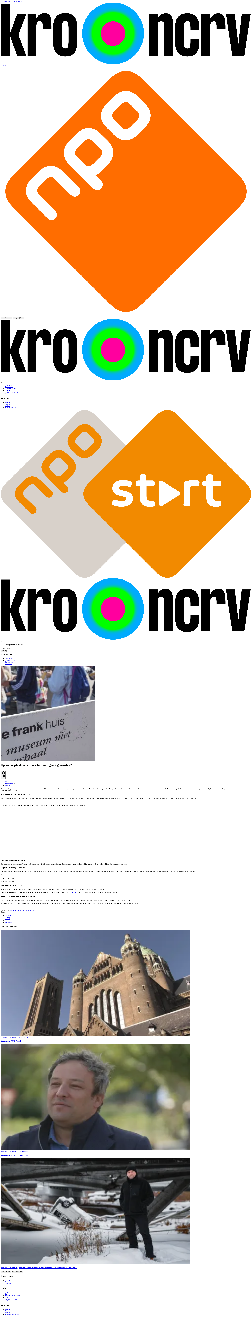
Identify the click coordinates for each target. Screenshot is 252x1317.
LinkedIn (7, 919)
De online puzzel (10, 658)
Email (6, 920)
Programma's (9, 783)
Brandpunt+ (8, 785)
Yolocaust (73, 892)
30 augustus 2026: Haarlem (12, 1041)
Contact (7, 1292)
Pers (6, 1294)
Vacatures (8, 1284)
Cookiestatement (10, 1301)
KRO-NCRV (9, 782)
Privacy (7, 1297)
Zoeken (3, 648)
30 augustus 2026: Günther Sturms (15, 1155)
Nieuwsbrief (8, 664)
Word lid (3, 65)
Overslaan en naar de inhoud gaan (11, 1)
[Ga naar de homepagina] (126, 63)
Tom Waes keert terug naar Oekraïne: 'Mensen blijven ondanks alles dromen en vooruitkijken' (39, 1268)
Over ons (7, 1282)
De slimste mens (10, 660)
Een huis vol (9, 662)
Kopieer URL (9, 922)
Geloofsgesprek (14, 1151)
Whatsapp (8, 917)
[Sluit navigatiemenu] (1, 382)
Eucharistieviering (15, 1037)
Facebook (8, 915)
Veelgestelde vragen (11, 1299)
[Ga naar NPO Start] (126, 577)
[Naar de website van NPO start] (126, 316)
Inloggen (15, 318)
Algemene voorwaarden (12, 1295)
